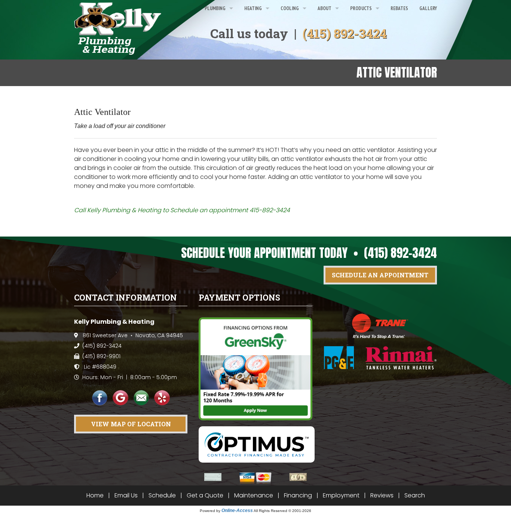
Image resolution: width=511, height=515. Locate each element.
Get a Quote (205, 495)
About (324, 8)
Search (414, 495)
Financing (298, 495)
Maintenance (253, 495)
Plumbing (215, 8)
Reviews (382, 495)
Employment (341, 495)
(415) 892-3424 (345, 33)
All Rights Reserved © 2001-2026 (282, 511)
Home (95, 495)
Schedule (162, 495)
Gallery (428, 8)
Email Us (126, 495)
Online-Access (237, 510)
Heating (253, 8)
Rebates (399, 8)
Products (361, 8)
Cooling (290, 8)
